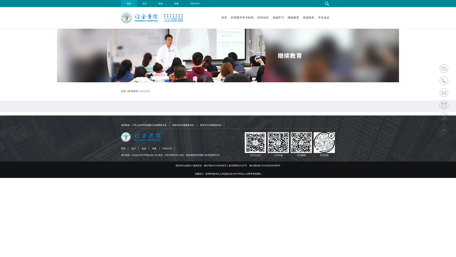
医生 (145, 3)
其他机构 (308, 17)
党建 (176, 3)
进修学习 (278, 17)
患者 (161, 3)
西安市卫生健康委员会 (210, 125)
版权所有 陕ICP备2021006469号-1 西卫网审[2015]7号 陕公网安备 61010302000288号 (236, 165)
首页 (224, 17)
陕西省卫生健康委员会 (183, 125)
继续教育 (293, 17)
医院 (129, 3)
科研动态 (263, 17)
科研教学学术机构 (242, 17)
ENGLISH (195, 3)
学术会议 (323, 17)
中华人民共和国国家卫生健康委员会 (149, 125)
